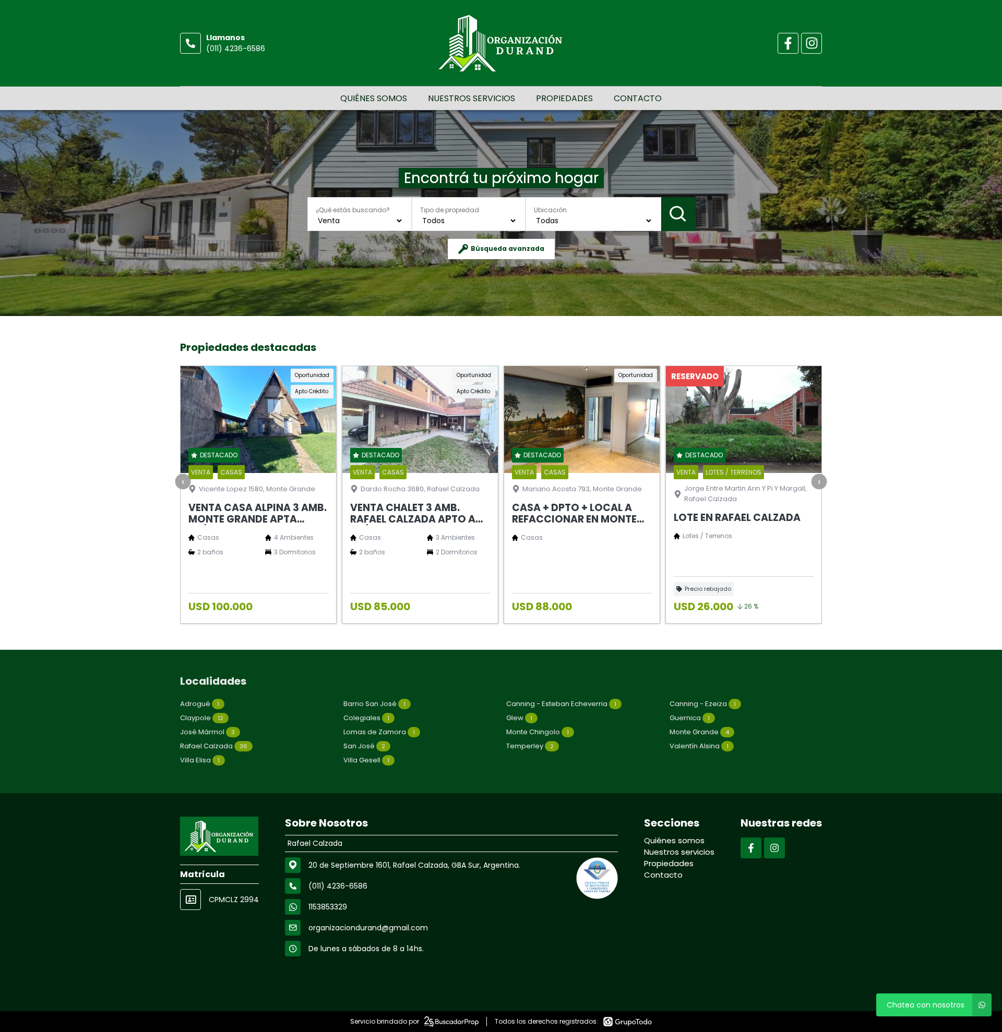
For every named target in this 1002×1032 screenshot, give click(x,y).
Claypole (201, 718)
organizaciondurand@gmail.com (368, 927)
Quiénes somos (373, 98)
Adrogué (199, 704)
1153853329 (327, 907)
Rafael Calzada (213, 746)
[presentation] (183, 482)
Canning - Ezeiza (703, 704)
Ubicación (550, 209)
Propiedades (564, 98)
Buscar (678, 214)
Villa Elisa (200, 760)
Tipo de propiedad (449, 209)
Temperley (530, 746)
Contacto (638, 98)
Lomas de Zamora (379, 732)
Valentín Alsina (699, 746)
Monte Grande (699, 732)
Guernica (690, 718)
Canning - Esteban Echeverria (561, 704)
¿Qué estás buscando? (353, 209)
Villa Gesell (366, 760)
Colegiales (366, 718)
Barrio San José (374, 704)
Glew (519, 718)
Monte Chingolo (537, 732)
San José (364, 746)
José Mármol (207, 732)
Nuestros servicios (471, 98)
